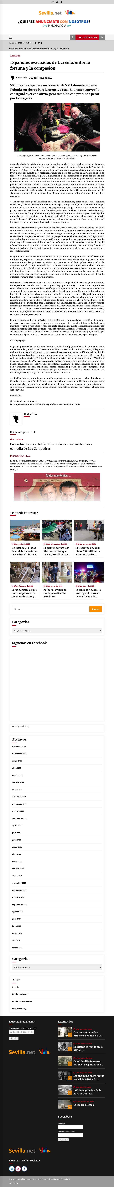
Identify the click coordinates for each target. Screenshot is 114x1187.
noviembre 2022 (19, 753)
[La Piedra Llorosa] (65, 1104)
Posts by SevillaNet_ (20, 726)
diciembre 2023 (19, 746)
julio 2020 (16, 919)
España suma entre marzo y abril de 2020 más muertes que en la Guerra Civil (88, 1077)
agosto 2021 (17, 825)
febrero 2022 (18, 782)
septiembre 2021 (19, 818)
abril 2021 (16, 854)
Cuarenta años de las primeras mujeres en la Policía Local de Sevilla (87, 1034)
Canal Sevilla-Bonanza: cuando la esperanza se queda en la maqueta (87, 1063)
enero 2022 (17, 789)
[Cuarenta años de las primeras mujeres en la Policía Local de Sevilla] (65, 1032)
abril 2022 (16, 768)
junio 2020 (16, 926)
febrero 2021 (18, 868)
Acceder (16, 987)
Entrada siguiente (21, 432)
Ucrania (76, 404)
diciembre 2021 (19, 796)
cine (12, 439)
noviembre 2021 (19, 804)
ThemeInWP (66, 1179)
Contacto (13, 1183)
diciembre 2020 (19, 883)
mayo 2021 (17, 847)
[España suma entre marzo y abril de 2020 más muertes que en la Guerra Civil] (65, 1075)
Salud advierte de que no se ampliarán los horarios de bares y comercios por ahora (24, 593)
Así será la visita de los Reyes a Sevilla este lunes (55, 593)
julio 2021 (16, 832)
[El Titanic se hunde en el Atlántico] (65, 1046)
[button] (72, 37)
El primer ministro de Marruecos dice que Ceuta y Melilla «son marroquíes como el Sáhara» (56, 551)
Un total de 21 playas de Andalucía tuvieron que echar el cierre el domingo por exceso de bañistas (25, 551)
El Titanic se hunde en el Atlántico (88, 1048)
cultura (19, 439)
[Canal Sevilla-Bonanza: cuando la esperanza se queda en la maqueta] (65, 1061)
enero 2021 (17, 875)
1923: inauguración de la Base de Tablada (87, 1092)
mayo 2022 (17, 761)
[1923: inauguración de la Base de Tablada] (65, 1090)
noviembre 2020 (19, 890)
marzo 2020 (17, 947)
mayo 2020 (17, 933)
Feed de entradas (20, 994)
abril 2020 (16, 940)
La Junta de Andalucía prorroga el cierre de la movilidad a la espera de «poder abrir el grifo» (88, 593)
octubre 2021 (18, 811)
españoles (51, 404)
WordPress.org (19, 1008)
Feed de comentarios (22, 1001)
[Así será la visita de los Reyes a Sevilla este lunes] (57, 572)
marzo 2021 (17, 861)
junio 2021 (16, 840)
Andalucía (15, 56)
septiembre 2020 (19, 904)
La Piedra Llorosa (83, 1104)
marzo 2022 (17, 775)
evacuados (64, 404)
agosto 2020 (17, 911)
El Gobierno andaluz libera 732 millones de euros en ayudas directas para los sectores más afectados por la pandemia (88, 551)
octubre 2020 (18, 897)
